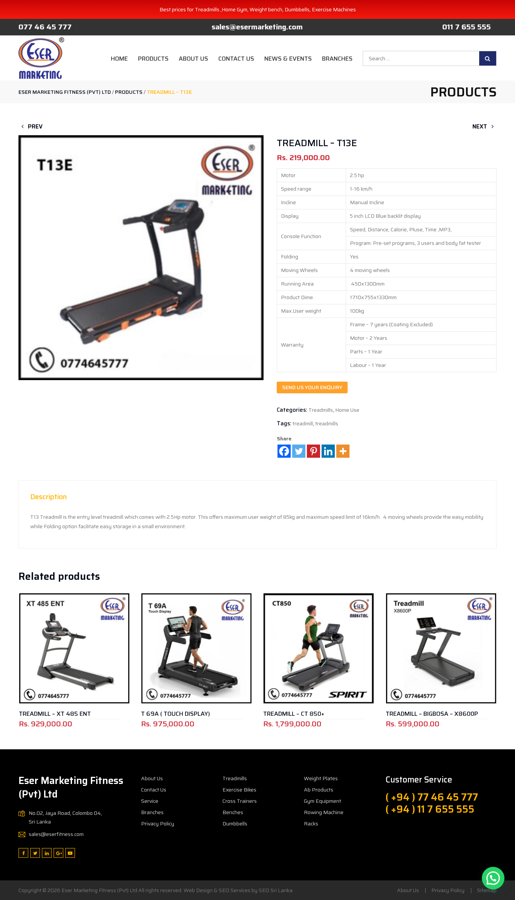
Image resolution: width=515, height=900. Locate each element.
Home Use (347, 410)
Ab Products (318, 789)
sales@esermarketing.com (257, 27)
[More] (342, 451)
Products (153, 58)
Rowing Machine (323, 812)
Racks (311, 823)
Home (119, 58)
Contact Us (236, 58)
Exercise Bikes (239, 789)
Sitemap (487, 890)
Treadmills (320, 410)
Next (480, 126)
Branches (337, 58)
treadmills (326, 423)
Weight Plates (321, 778)
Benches (232, 812)
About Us (193, 58)
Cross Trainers (239, 801)
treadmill (303, 423)
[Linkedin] (328, 451)
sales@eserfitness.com (56, 834)
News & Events (288, 58)
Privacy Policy (157, 823)
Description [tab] (48, 496)
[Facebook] (284, 451)
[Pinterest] (313, 451)
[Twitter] (298, 451)
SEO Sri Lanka (276, 890)
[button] (141, 235)
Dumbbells (234, 823)
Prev (34, 126)
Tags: (284, 423)
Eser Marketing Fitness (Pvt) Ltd (99, 890)
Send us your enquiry (312, 387)
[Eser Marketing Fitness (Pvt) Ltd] (41, 58)
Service (149, 801)
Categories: (292, 410)
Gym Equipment (322, 801)
